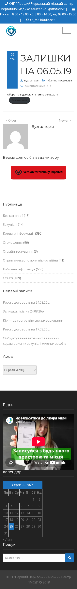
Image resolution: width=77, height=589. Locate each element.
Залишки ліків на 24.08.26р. (23, 311)
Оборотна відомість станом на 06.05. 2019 (32, 94)
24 (6, 526)
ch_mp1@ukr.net (42, 20)
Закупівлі (10, 224)
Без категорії (13, 215)
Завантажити (19, 100)
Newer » (65, 120)
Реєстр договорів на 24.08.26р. (26, 302)
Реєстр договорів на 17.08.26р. (26, 329)
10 (6, 513)
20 (22, 519)
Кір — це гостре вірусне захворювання (33, 320)
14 (28, 513)
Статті (8, 278)
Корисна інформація (18, 233)
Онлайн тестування (18, 251)
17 (6, 519)
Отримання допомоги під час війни (30, 260)
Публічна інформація (59, 80)
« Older (11, 120)
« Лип (7, 539)
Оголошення (13, 242)
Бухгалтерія (31, 80)
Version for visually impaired (43, 172)
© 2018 (44, 582)
